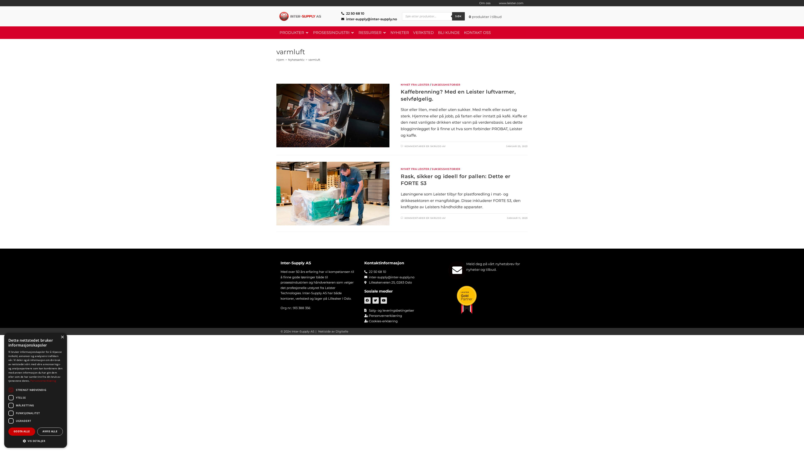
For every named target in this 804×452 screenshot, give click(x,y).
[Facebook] (367, 300)
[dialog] (35, 390)
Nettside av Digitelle (333, 331)
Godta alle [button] (22, 431)
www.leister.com (511, 3)
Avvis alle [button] (50, 431)
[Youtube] (384, 300)
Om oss (485, 3)
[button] (294, 32)
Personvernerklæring (43, 381)
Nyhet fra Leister (415, 84)
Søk (458, 16)
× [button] (62, 337)
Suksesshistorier (446, 84)
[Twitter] (375, 300)
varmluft (314, 59)
